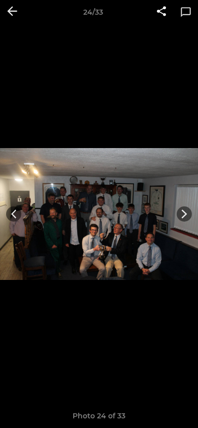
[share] (161, 12)
